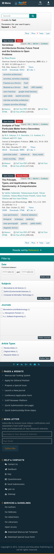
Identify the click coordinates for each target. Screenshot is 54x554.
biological (7, 219)
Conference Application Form (18, 395)
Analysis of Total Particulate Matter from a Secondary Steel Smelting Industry (21, 128)
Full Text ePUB (18, 112)
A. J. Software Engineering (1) (14, 316)
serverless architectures (12, 74)
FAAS (21, 159)
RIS (29, 43)
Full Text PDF (21, 109)
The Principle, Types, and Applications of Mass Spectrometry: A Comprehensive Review (19, 184)
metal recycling (9, 159)
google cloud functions (28, 92)
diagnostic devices (10, 228)
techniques (19, 219)
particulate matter (10, 154)
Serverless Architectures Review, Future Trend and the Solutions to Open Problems (20, 49)
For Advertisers (12, 517)
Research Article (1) (11, 355)
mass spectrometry (10, 215)
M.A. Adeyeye (10, 135)
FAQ (9, 474)
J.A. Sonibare (35, 135)
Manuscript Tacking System (17, 375)
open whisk (7, 96)
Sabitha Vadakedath (12, 193)
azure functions (9, 92)
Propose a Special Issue (16, 385)
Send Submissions (16, 484)
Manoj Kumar (10, 58)
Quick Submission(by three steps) (20, 410)
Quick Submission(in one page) (19, 405)
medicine (29, 219)
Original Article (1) (11, 351)
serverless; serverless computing (15, 79)
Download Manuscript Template (22, 532)
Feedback (11, 469)
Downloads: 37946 (17, 210)
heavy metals (38, 154)
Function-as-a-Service (12, 83)
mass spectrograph (10, 223)
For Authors (10, 507)
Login (48, 4)
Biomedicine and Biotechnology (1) (16, 309)
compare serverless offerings (14, 104)
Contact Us (12, 464)
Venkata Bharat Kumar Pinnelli (23, 196)
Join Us (11, 489)
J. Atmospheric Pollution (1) (13, 313)
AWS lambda (36, 87)
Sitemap (11, 494)
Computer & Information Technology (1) (19, 295)
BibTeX (35, 43)
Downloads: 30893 (17, 150)
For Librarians (11, 522)
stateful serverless (22, 96)
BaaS (26, 87)
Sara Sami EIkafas (20, 199)
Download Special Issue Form (21, 537)
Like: (32, 70)
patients (24, 223)
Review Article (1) (10, 348)
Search (40, 4)
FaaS (26, 83)
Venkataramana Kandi (29, 193)
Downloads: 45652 (17, 70)
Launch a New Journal (15, 390)
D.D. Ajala (17, 138)
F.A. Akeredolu (23, 135)
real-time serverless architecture (15, 100)
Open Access (11, 527)
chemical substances (29, 215)
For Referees (10, 512)
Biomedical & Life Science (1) (15, 288)
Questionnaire (14, 479)
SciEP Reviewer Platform (16, 400)
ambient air (25, 154)
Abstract (7, 109)
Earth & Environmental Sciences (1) (17, 291)
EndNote (44, 43)
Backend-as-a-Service (11, 87)
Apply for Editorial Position (17, 380)
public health (36, 223)
